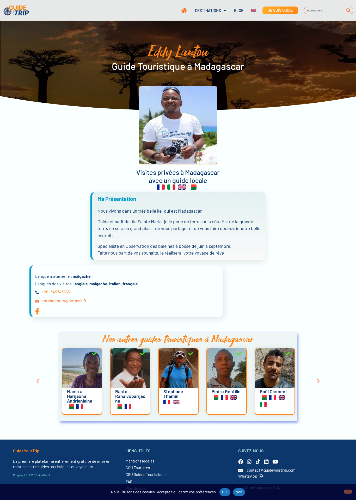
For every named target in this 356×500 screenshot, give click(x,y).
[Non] (348, 492)
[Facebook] (240, 461)
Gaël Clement (273, 391)
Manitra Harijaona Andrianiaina (79, 395)
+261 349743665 (56, 291)
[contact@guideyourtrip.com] (240, 470)
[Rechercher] (348, 10)
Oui (225, 492)
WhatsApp (247, 475)
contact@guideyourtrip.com (271, 470)
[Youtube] (275, 461)
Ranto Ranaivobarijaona (130, 395)
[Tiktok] (257, 461)
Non (239, 492)
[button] (37, 381)
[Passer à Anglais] (249, 10)
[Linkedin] (266, 461)
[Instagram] (249, 461)
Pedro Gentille (226, 391)
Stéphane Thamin (173, 393)
